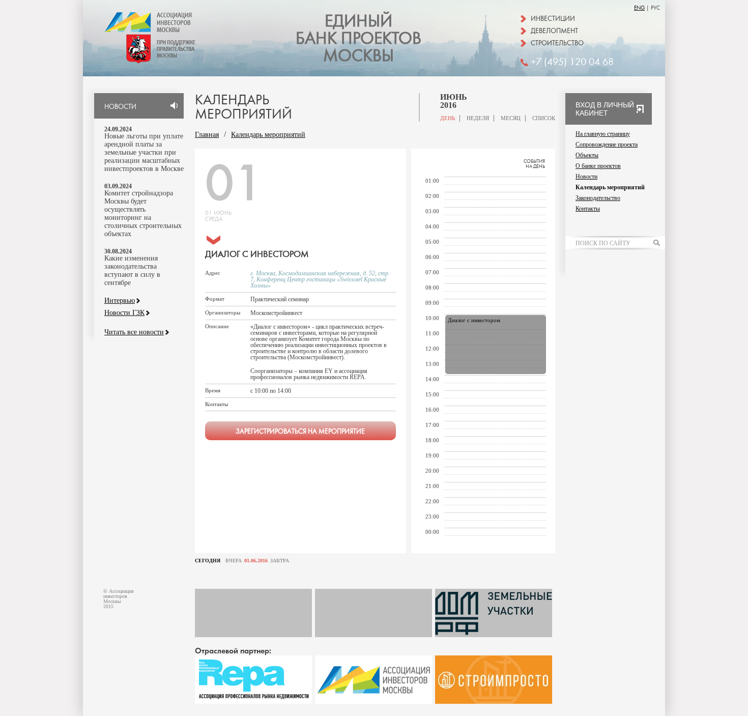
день (447, 118)
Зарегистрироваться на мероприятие (300, 431)
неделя (478, 118)
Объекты (587, 155)
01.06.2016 (256, 560)
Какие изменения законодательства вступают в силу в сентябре (132, 270)
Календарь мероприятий (268, 134)
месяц (511, 118)
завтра (279, 560)
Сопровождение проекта (607, 144)
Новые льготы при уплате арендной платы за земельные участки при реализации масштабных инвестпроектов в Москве (144, 152)
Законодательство (598, 198)
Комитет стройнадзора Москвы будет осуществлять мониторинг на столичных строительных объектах (143, 213)
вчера (233, 560)
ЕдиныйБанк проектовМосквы (358, 39)
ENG (639, 8)
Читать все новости (134, 332)
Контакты (588, 208)
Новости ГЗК (124, 313)
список (543, 118)
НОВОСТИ (120, 106)
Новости (586, 176)
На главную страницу (603, 133)
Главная (207, 134)
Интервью (119, 300)
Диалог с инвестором (474, 320)
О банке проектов (598, 165)
